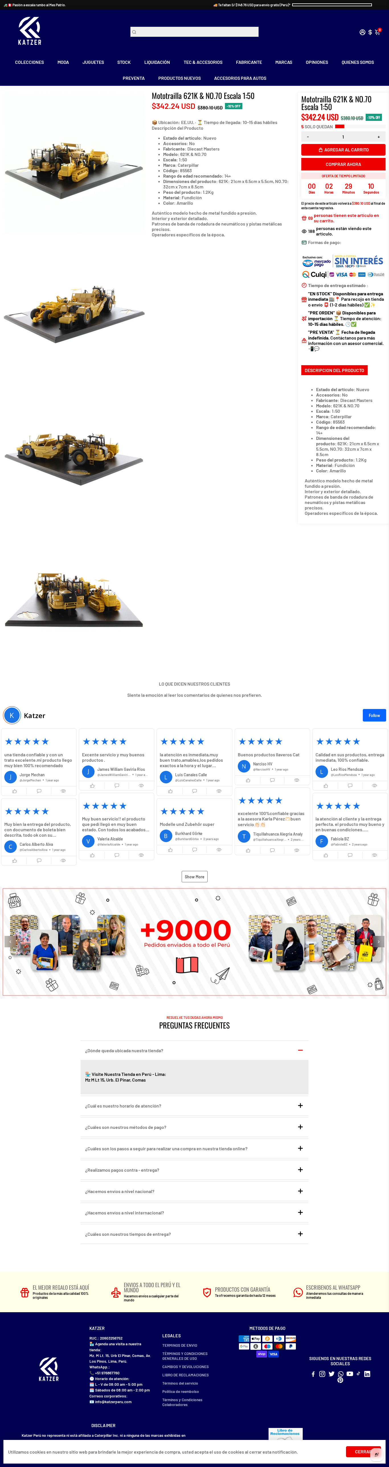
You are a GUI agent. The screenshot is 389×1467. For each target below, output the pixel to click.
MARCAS (283, 62)
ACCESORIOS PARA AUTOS (240, 78)
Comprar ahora (343, 164)
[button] (38, 762)
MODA (63, 62)
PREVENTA (134, 78)
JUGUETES (93, 62)
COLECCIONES (29, 62)
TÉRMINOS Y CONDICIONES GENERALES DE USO (185, 1356)
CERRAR (363, 1451)
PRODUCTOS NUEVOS (179, 78)
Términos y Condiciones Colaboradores (182, 1402)
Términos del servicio (180, 1383)
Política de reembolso (180, 1391)
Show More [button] (194, 876)
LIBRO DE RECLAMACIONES (185, 1374)
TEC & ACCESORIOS (203, 62)
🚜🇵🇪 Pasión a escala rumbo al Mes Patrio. (34, 5)
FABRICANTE (249, 62)
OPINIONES (317, 62)
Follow (374, 715)
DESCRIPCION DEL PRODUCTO (334, 370)
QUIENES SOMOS (358, 62)
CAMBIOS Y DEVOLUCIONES (185, 1366)
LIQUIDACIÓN (157, 62)
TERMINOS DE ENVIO (179, 1345)
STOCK (124, 62)
